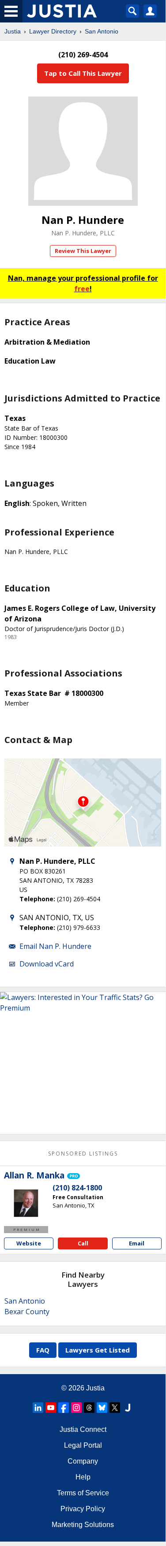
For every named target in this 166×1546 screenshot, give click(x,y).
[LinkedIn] (38, 1407)
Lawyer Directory (52, 31)
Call (83, 1243)
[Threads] (89, 1407)
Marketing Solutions (83, 1524)
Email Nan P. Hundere (55, 946)
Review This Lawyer (83, 251)
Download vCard (46, 964)
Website (28, 1243)
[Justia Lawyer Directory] (127, 1407)
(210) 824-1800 (77, 1188)
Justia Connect (83, 1429)
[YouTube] (50, 1407)
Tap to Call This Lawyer (83, 73)
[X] (114, 1407)
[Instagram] (76, 1407)
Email (136, 1243)
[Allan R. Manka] (26, 1204)
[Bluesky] (102, 1407)
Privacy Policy (82, 1509)
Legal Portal (83, 1445)
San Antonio (101, 31)
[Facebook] (63, 1407)
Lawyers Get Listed (97, 1349)
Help (83, 1477)
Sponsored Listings (83, 1153)
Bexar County (26, 1311)
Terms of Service (83, 1493)
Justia (12, 31)
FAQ (42, 1349)
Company (83, 1461)
